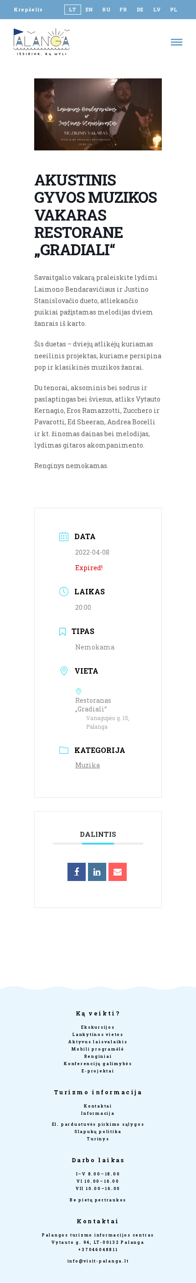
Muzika (87, 765)
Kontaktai (98, 1105)
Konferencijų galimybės (98, 1063)
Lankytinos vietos (98, 1034)
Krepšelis (28, 9)
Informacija (97, 1113)
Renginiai (98, 1056)
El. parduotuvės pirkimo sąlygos (98, 1124)
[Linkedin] (97, 872)
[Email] (117, 872)
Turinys (98, 1138)
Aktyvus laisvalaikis (97, 1041)
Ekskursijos (97, 1027)
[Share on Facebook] (76, 872)
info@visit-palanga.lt (98, 1260)
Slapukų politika (98, 1131)
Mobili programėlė (98, 1048)
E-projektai (98, 1070)
